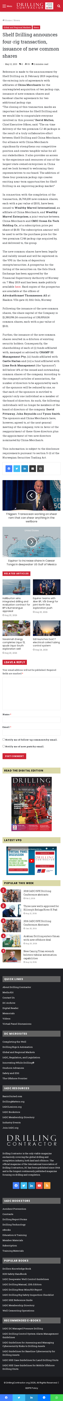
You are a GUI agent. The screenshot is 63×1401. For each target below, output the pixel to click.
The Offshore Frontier (15, 1078)
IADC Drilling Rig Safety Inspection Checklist (28, 1294)
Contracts (8, 1214)
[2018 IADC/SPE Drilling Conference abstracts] (12, 895)
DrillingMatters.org (13, 1101)
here (18, 286)
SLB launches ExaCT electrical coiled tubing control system (46, 642)
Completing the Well (14, 1041)
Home (8, 20)
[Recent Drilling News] (31, 830)
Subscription (10, 1245)
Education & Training (15, 1235)
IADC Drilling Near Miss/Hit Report (22, 1289)
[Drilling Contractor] (34, 5)
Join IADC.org (10, 1127)
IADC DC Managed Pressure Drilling (23, 1328)
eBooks (7, 1229)
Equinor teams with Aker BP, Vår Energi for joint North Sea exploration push (45, 603)
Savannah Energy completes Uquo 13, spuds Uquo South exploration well (14, 643)
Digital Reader (10, 1008)
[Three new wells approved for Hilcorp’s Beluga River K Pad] (12, 910)
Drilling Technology (14, 1224)
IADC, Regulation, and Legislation (21, 1057)
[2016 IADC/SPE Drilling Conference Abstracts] (12, 926)
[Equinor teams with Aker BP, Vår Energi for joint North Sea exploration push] (47, 587)
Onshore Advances (13, 1067)
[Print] (40, 468)
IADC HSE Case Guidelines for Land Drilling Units (30, 1360)
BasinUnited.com (12, 1096)
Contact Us (9, 997)
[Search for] (58, 7)
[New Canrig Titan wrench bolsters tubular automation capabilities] (12, 956)
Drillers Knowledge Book (17, 1268)
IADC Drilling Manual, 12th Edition (22, 1284)
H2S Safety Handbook (15, 1273)
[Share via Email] (32, 468)
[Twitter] (16, 468)
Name (7, 714)
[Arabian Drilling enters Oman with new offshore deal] (12, 941)
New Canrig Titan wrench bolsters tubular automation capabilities (40, 955)
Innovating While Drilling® (18, 1062)
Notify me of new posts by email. (24, 746)
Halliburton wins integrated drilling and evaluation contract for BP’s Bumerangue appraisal (16, 605)
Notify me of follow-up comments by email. (31, 739)
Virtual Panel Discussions (17, 1023)
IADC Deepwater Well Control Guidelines (26, 1279)
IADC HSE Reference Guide (18, 1300)
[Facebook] (9, 468)
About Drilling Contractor (17, 987)
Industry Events (12, 1122)
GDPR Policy (31, 1388)
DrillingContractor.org (18, 1382)
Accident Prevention (14, 1208)
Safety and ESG (11, 1073)
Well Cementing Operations (18, 1310)
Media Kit (8, 992)
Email (7, 727)
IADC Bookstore (11, 1112)
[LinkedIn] (24, 468)
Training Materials (13, 1250)
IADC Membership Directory (18, 1117)
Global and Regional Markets (17, 27)
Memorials (9, 1013)
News (17, 20)
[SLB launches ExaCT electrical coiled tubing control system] (47, 628)
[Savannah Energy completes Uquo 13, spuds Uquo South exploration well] (16, 628)
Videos (6, 1018)
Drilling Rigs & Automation (18, 1046)
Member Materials (13, 1240)
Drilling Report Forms (15, 1219)
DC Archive (9, 1002)
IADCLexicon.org (12, 1106)
